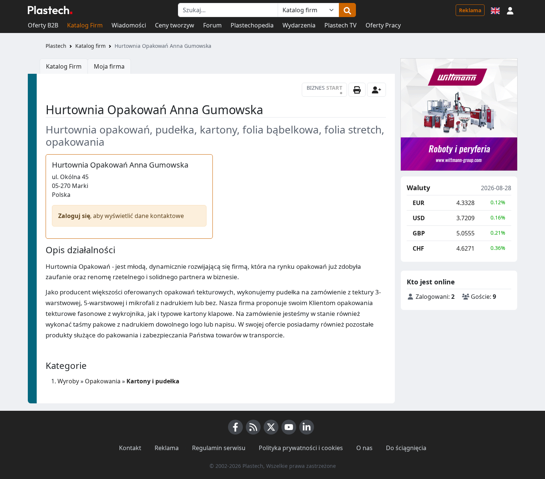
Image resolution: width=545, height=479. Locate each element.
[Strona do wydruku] (357, 90)
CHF (418, 248)
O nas (364, 448)
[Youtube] (288, 427)
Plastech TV (340, 25)
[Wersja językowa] (495, 10)
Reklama (470, 10)
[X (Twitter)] (271, 427)
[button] (510, 10)
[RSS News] (253, 427)
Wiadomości (129, 25)
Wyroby (68, 381)
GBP (419, 233)
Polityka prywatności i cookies (301, 448)
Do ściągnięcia (406, 448)
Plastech (56, 45)
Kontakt (130, 448)
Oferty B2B (43, 25)
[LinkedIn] (306, 427)
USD (419, 218)
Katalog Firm (85, 25)
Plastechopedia (252, 25)
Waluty (418, 188)
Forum (212, 25)
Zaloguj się (74, 216)
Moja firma (109, 66)
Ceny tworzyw (174, 25)
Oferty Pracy (383, 25)
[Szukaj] (347, 10)
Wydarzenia (299, 25)
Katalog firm (90, 45)
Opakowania (102, 381)
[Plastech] (50, 10)
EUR (419, 203)
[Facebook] (235, 427)
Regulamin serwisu (218, 448)
